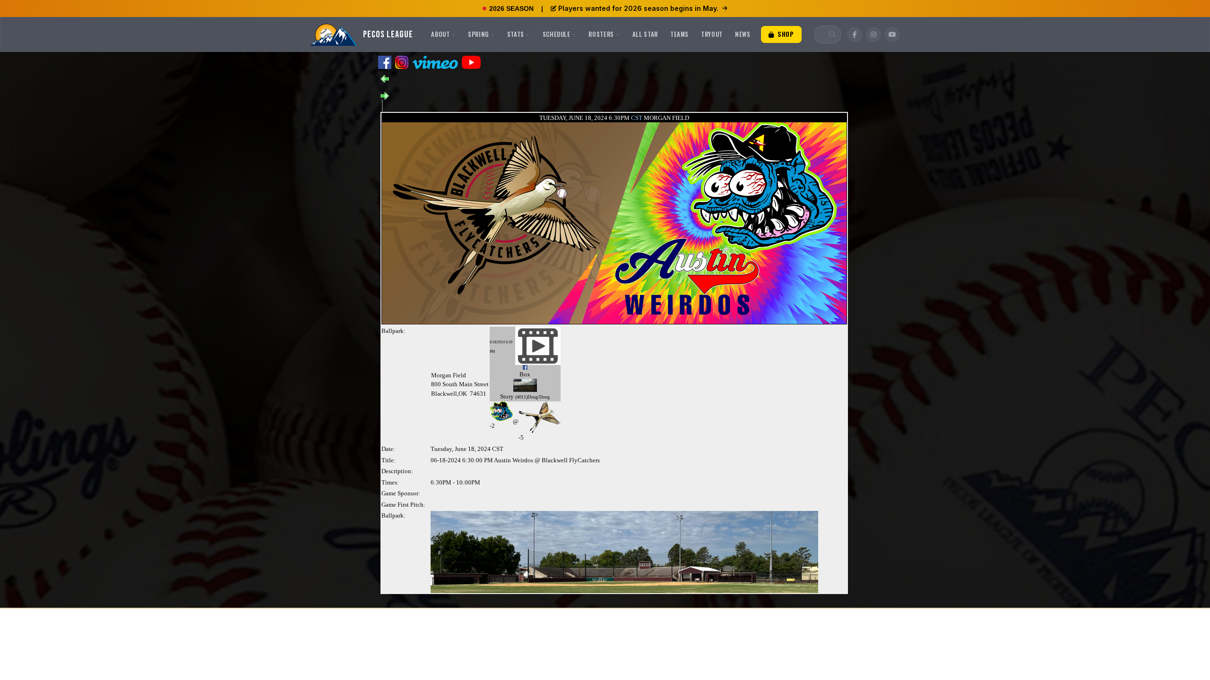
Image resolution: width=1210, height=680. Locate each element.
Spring (478, 34)
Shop (785, 34)
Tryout (712, 34)
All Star (645, 34)
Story (507, 396)
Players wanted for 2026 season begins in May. (638, 8)
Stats (515, 34)
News (743, 34)
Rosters (601, 34)
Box (524, 374)
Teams (679, 34)
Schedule (556, 34)
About (440, 34)
